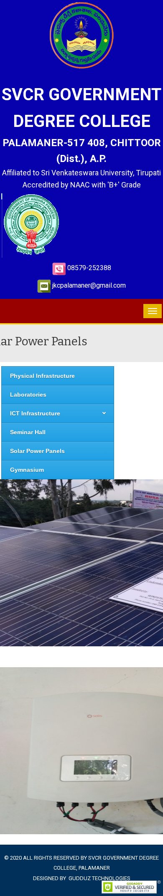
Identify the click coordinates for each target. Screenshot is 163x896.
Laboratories (28, 394)
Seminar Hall (28, 432)
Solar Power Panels (37, 451)
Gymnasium (27, 469)
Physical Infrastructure (42, 375)
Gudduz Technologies (99, 878)
